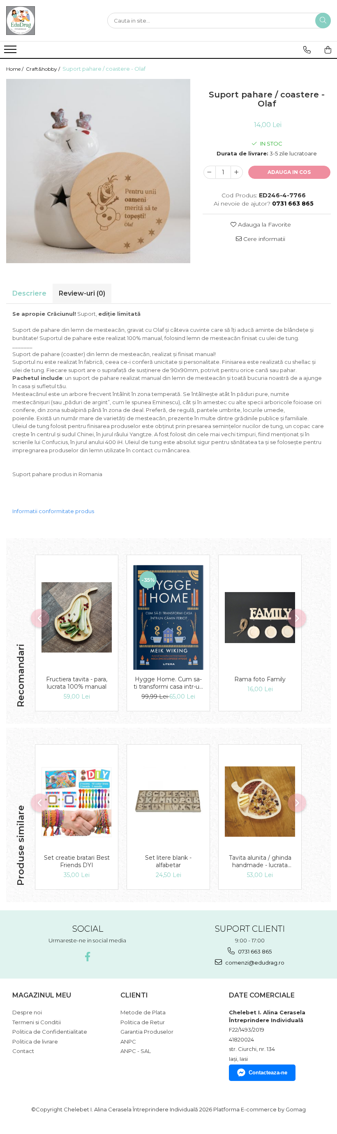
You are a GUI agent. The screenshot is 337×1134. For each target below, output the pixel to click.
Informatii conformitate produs (53, 511)
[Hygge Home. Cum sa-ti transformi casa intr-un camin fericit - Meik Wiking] (168, 617)
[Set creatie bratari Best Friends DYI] (77, 801)
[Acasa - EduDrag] (47, 20)
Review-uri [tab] (82, 293)
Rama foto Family (260, 679)
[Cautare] (323, 20)
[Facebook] (87, 956)
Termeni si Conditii (36, 1022)
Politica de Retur (142, 1022)
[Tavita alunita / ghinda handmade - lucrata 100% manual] (260, 801)
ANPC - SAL (135, 1051)
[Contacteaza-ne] (307, 50)
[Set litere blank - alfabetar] (168, 801)
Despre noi (27, 1012)
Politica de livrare (35, 1041)
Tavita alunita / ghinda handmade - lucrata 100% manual (260, 861)
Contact (23, 1051)
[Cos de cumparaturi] (328, 50)
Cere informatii (263, 239)
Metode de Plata (143, 1012)
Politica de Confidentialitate (49, 1031)
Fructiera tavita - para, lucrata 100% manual (76, 683)
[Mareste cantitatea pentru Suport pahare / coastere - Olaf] (237, 172)
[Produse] (11, 52)
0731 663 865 (254, 951)
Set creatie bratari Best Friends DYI (77, 861)
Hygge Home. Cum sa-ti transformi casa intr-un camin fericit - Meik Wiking (168, 683)
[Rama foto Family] (260, 617)
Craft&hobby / (43, 69)
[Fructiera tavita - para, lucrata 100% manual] (77, 617)
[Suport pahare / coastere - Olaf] (98, 171)
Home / (15, 69)
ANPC (128, 1041)
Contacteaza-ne (268, 1072)
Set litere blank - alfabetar (168, 861)
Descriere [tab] (29, 293)
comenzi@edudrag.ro (254, 962)
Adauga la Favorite (263, 224)
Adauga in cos (289, 172)
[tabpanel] (98, 171)
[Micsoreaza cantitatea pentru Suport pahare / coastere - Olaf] (209, 172)
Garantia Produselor (146, 1031)
